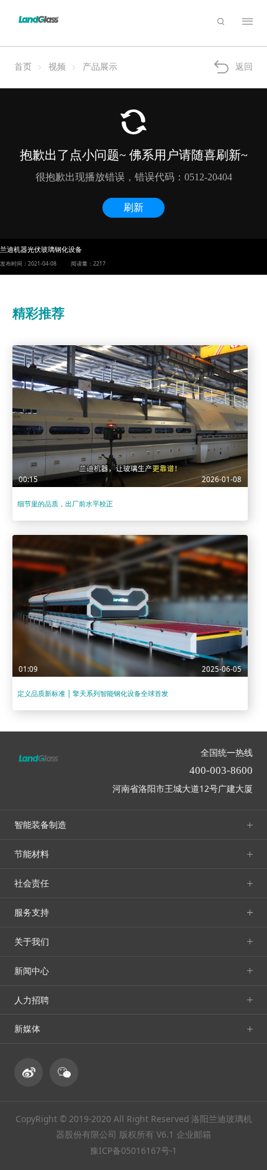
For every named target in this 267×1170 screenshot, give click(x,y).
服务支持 (31, 912)
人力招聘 (31, 1000)
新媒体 (27, 1028)
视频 (57, 66)
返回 (244, 66)
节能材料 (31, 854)
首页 (23, 66)
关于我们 (31, 941)
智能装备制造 (40, 824)
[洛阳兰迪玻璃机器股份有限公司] (39, 19)
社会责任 (31, 883)
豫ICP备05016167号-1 (133, 1150)
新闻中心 (31, 971)
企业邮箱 (193, 1134)
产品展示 (100, 66)
